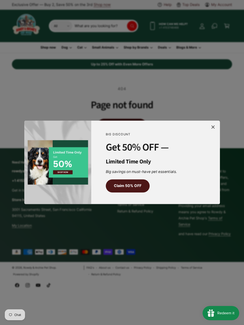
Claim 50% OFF (127, 186)
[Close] (213, 127)
